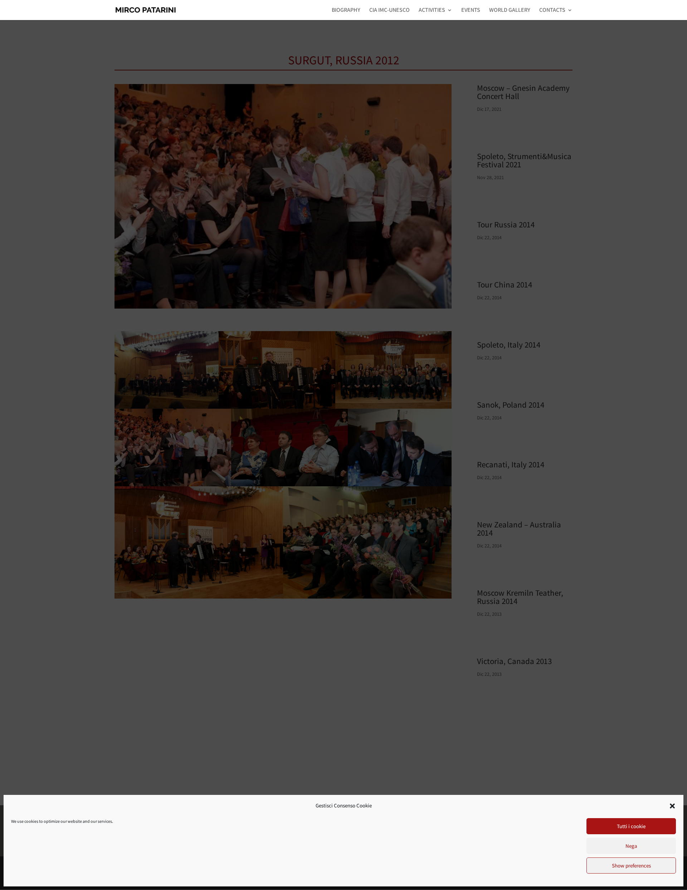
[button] (672, 806)
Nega (631, 845)
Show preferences (631, 865)
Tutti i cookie (631, 826)
